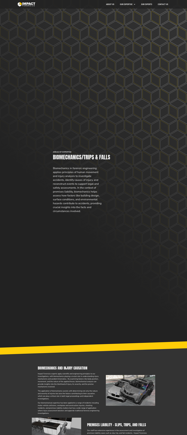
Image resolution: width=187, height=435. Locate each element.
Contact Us (163, 4)
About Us (110, 4)
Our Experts (146, 4)
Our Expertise (126, 4)
